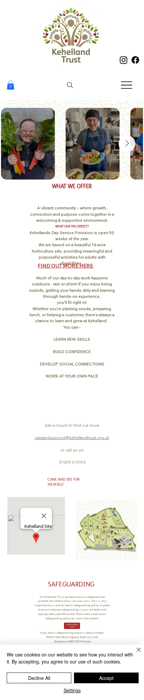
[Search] (70, 85)
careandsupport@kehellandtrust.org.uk (72, 437)
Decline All (39, 678)
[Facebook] (135, 60)
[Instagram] (124, 60)
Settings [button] (72, 690)
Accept (106, 678)
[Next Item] (127, 143)
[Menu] (127, 85)
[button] (10, 84)
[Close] (135, 654)
